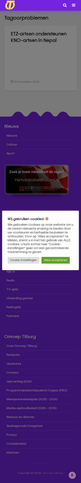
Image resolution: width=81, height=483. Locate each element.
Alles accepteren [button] (55, 260)
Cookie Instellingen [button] (23, 260)
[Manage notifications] (72, 475)
